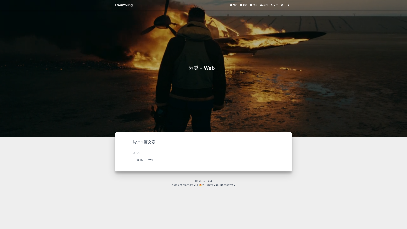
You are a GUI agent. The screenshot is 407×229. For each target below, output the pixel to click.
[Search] (282, 5)
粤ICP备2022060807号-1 (184, 185)
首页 (234, 5)
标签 (265, 5)
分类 (254, 5)
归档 (244, 5)
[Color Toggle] (289, 5)
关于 (275, 5)
